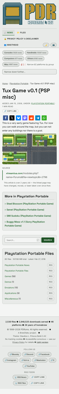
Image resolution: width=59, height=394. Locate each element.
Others (34, 58)
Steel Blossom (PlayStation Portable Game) (30, 203)
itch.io (25, 360)
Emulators (9, 287)
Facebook (43, 354)
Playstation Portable (19, 83)
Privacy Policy (18, 342)
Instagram (10, 360)
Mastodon (40, 360)
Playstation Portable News (17, 265)
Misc (10, 64)
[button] (5, 117)
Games (8, 276)
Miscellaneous (11, 298)
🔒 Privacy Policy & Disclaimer (21, 38)
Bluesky (14, 354)
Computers (13, 58)
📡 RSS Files (20, 383)
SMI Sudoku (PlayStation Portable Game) (29, 215)
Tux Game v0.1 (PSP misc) (26, 93)
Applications (10, 293)
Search (48, 240)
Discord (28, 354)
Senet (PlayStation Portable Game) (25, 209)
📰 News (8, 32)
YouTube (29, 366)
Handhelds (36, 53)
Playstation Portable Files (16, 270)
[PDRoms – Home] (29, 13)
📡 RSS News (20, 377)
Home (5, 83)
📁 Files (21, 32)
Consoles (13, 53)
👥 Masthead (11, 45)
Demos (8, 282)
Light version (42, 342)
